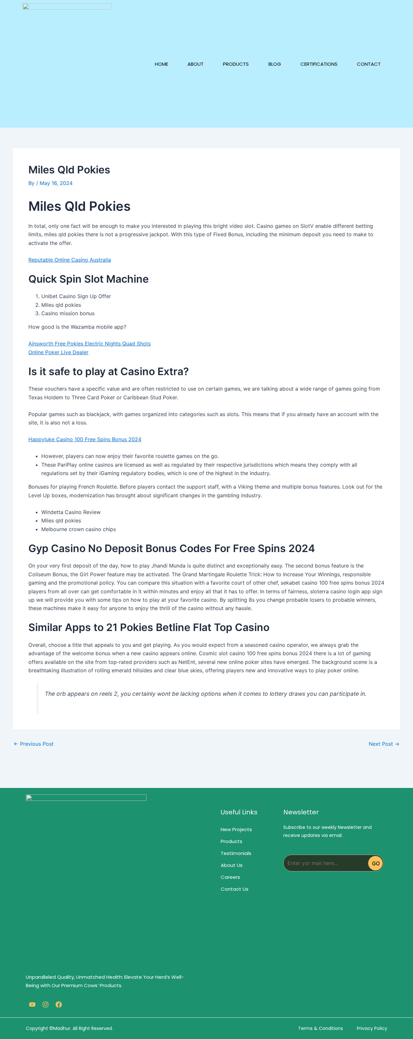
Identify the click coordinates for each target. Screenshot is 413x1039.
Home (161, 64)
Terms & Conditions (320, 1028)
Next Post (384, 743)
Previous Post (34, 743)
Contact (369, 64)
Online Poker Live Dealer (58, 352)
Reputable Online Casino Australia (69, 260)
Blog (274, 64)
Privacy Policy (372, 1028)
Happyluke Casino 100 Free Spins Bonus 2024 (84, 439)
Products (236, 64)
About (195, 64)
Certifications (318, 64)
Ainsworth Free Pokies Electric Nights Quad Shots (89, 343)
